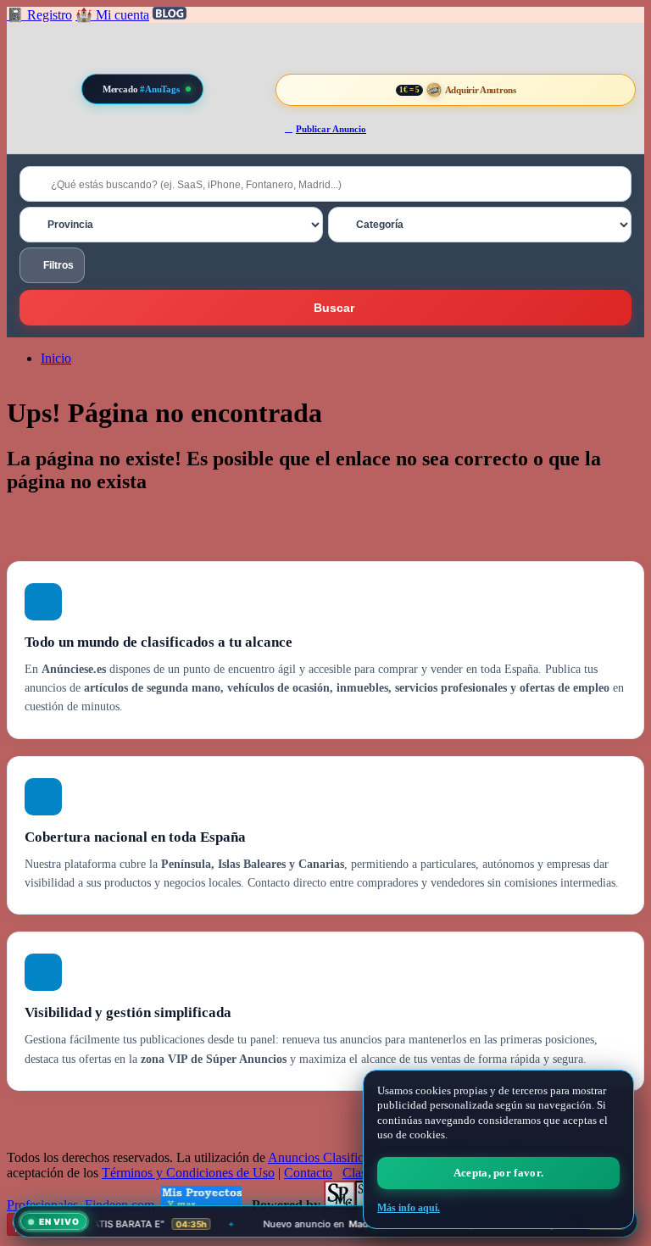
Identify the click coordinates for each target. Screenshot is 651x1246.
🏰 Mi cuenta (112, 15)
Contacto (308, 1172)
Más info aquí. (408, 1208)
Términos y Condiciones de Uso (188, 1172)
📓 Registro (39, 15)
